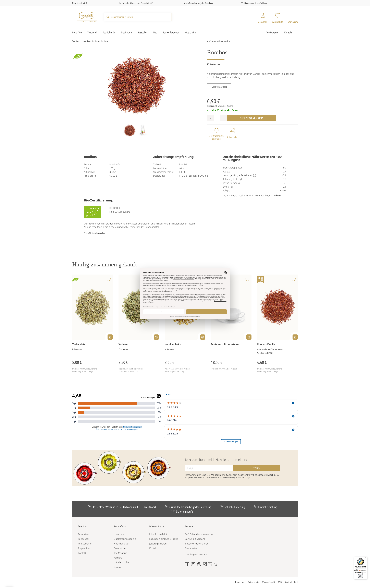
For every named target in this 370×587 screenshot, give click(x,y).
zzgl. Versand (228, 105)
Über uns (119, 534)
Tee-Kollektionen (171, 32)
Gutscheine (190, 32)
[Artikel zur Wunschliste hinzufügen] (109, 279)
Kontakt (288, 32)
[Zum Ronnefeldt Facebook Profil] (187, 565)
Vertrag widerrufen (197, 554)
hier (278, 195)
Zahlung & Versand (195, 538)
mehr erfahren (219, 86)
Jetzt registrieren (158, 543)
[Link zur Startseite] (87, 16)
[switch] (360, 576)
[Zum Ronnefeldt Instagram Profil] (194, 565)
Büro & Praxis (156, 526)
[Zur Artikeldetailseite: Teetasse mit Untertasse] (231, 307)
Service (189, 526)
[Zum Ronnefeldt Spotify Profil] (200, 565)
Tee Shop (83, 526)
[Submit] (107, 17)
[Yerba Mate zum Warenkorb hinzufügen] (110, 337)
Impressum (240, 582)
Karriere (118, 557)
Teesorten (83, 534)
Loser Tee (77, 32)
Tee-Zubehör (109, 32)
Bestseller (142, 32)
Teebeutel (92, 32)
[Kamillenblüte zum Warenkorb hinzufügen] (202, 337)
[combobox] (138, 16)
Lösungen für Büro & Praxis (163, 538)
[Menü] (365, 558)
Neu (155, 32)
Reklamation (191, 548)
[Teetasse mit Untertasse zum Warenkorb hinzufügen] (248, 337)
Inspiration (126, 32)
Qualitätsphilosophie (125, 538)
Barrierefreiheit (291, 582)
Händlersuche (121, 562)
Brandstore (120, 548)
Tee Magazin (272, 32)
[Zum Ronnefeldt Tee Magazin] (216, 565)
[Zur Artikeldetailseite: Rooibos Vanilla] (277, 307)
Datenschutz (253, 582)
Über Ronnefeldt (78, 3)
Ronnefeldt (120, 526)
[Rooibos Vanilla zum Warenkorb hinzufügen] (295, 337)
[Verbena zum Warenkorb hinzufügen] (156, 337)
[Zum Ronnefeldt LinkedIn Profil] (211, 565)
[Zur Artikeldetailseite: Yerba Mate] (92, 307)
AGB (280, 582)
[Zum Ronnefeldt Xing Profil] (205, 565)
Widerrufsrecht (268, 582)
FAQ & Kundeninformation (199, 534)
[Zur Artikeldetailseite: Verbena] (139, 307)
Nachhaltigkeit (121, 543)
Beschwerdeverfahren (197, 543)
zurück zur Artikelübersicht (219, 41)
